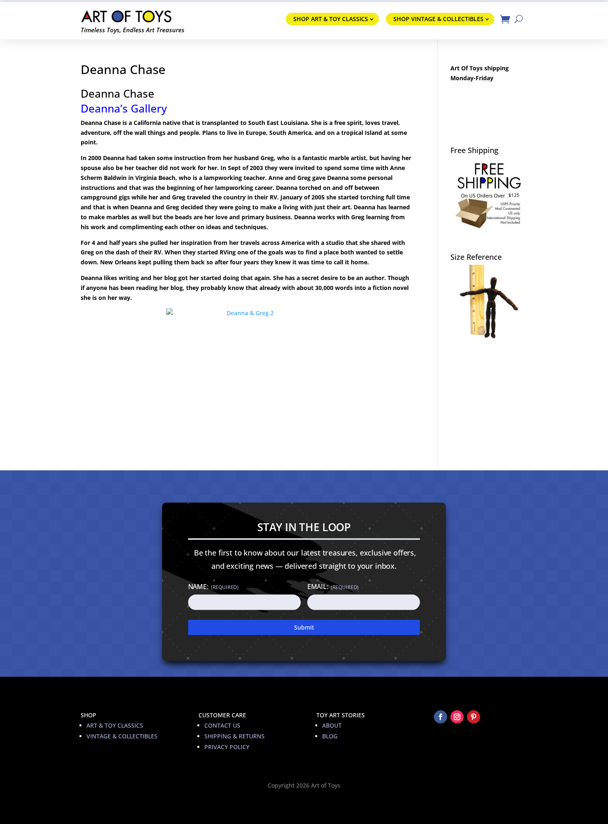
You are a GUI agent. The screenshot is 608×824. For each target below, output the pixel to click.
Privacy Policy (226, 747)
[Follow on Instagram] (457, 716)
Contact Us (222, 725)
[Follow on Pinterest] (473, 716)
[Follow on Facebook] (440, 716)
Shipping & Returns (234, 736)
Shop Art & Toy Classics (330, 19)
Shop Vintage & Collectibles (438, 19)
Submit (304, 627)
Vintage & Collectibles (122, 736)
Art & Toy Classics (114, 725)
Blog (330, 736)
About (332, 725)
